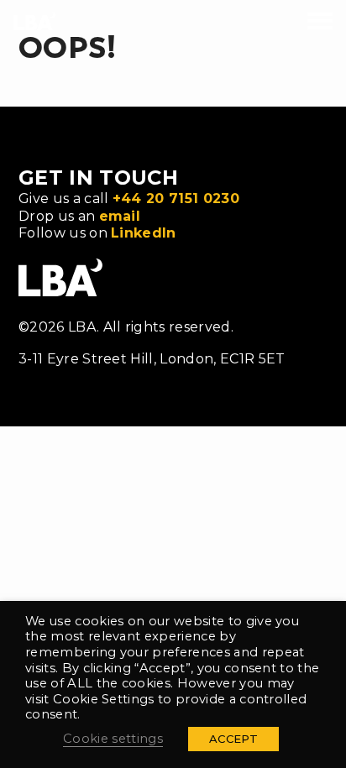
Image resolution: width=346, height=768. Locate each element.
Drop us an (79, 216)
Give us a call (128, 198)
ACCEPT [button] (233, 738)
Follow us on (97, 233)
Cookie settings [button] (113, 738)
